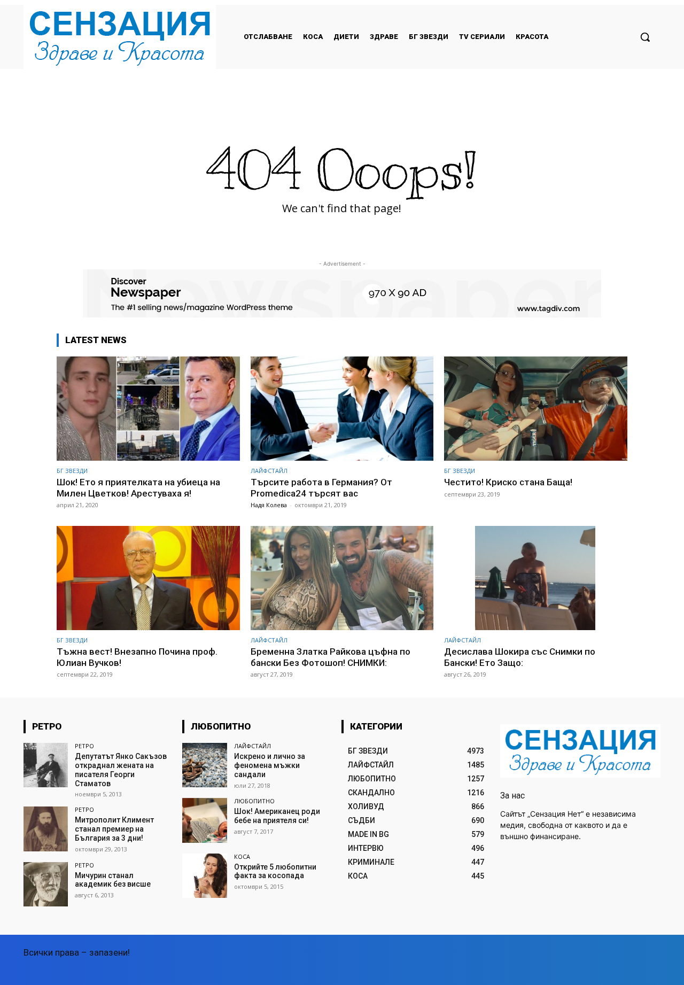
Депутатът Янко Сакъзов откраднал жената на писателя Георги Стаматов (121, 769)
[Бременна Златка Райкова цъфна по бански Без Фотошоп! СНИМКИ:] (342, 578)
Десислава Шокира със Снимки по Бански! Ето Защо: (519, 657)
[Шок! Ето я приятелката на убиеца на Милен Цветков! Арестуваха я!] (148, 408)
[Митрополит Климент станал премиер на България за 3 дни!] (46, 828)
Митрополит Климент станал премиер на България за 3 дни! (114, 829)
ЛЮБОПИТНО (254, 801)
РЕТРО (84, 746)
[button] (644, 36)
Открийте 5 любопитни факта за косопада (275, 871)
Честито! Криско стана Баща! (508, 482)
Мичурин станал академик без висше (113, 880)
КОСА (242, 856)
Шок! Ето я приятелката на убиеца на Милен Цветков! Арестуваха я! (138, 487)
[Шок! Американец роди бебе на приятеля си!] (204, 820)
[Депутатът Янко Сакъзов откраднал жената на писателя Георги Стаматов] (46, 765)
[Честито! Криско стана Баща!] (535, 408)
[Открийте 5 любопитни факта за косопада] (204, 876)
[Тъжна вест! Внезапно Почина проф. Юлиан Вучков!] (148, 578)
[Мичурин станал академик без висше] (46, 884)
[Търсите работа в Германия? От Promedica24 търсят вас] (342, 408)
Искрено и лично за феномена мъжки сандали (269, 765)
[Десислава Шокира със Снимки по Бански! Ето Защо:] (535, 578)
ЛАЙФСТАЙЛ (269, 471)
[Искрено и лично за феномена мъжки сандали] (204, 765)
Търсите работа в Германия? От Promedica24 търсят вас (321, 487)
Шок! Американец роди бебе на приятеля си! (277, 816)
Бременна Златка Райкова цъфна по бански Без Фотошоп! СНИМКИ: (330, 657)
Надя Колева (269, 505)
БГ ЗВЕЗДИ (72, 471)
